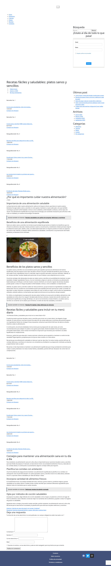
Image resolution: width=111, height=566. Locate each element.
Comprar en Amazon (12, 111)
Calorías (11, 18)
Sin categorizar (79, 134)
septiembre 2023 (80, 120)
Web (8, 542)
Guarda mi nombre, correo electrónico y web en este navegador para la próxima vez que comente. (36, 545)
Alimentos (12, 16)
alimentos (78, 126)
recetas (77, 132)
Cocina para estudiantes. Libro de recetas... (19, 107)
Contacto (11, 24)
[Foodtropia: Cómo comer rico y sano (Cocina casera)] (31, 151)
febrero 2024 (79, 116)
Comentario (10, 532)
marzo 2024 (78, 115)
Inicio (10, 14)
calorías (77, 128)
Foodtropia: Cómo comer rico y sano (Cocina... (20, 157)
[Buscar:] (82, 30)
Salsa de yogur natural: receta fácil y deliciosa (88, 101)
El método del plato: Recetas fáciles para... (19, 191)
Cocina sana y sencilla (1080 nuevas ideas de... (20, 124)
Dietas (11, 20)
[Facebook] (84, 556)
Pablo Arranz (13, 89)
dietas (77, 130)
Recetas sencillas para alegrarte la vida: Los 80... (20, 140)
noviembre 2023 (80, 118)
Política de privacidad (55, 559)
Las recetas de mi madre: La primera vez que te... (20, 174)
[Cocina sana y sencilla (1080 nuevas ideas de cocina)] (27, 117)
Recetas (11, 22)
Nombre (9, 535)
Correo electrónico (12, 538)
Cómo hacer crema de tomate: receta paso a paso (89, 95)
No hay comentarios (15, 93)
